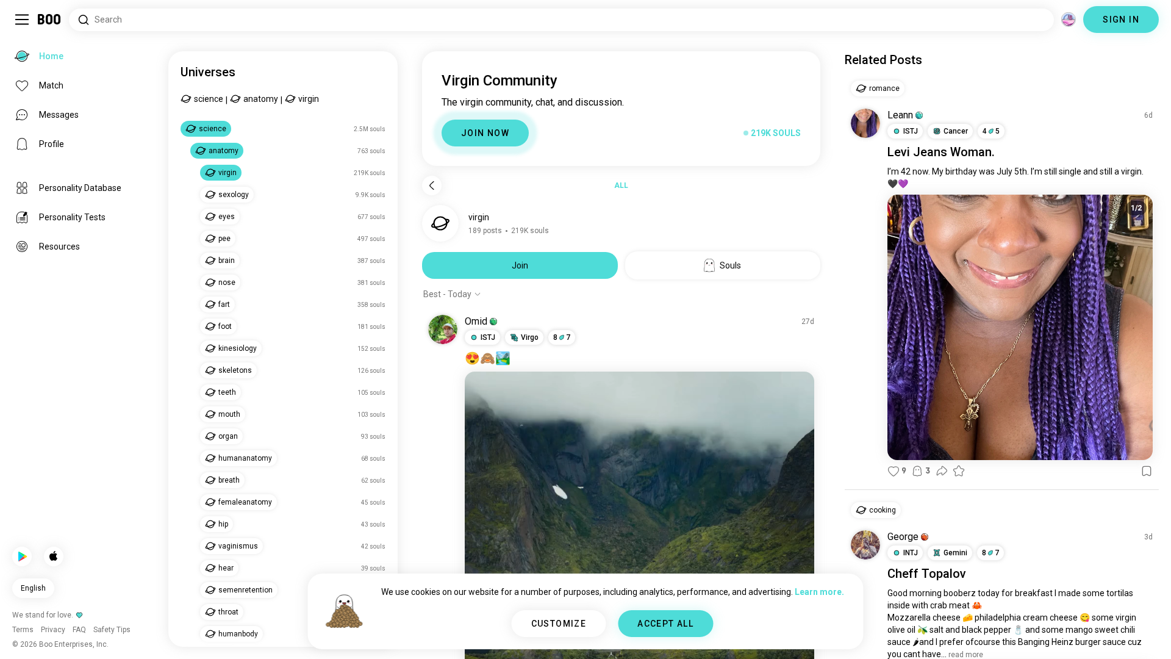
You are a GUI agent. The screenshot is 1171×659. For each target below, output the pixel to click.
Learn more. (819, 592)
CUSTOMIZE (559, 623)
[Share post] (942, 471)
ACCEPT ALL (665, 623)
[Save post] (1147, 471)
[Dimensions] (1068, 19)
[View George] (865, 545)
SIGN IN (1121, 19)
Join (520, 265)
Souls (730, 265)
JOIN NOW (485, 133)
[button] (493, 321)
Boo (50, 19)
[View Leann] (865, 123)
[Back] (432, 185)
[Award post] (959, 471)
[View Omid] (442, 329)
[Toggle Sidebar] (21, 19)
